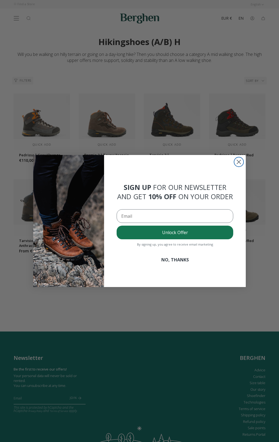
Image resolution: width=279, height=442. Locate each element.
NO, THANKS (175, 260)
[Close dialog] (239, 162)
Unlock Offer (175, 232)
